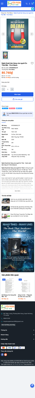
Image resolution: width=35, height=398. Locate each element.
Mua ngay (17, 94)
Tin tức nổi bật (6, 196)
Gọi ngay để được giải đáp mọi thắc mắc (19, 114)
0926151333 (6, 318)
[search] (32, 9)
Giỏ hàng (33, 3)
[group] (17, 34)
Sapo (32, 364)
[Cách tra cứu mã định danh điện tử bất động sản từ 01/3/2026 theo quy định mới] (6, 201)
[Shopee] (5, 354)
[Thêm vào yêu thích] (32, 63)
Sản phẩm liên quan (10, 275)
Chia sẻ (5, 108)
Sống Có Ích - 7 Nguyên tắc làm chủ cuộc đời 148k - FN (25, 296)
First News (10, 13)
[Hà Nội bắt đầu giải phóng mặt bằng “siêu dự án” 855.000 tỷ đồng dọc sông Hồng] (6, 209)
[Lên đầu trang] (32, 390)
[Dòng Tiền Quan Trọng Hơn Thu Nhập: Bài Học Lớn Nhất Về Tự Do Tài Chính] (6, 216)
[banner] (17, 247)
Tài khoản (30, 3)
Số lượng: (4, 86)
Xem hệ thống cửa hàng (8, 325)
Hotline (27, 3)
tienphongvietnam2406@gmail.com (13, 321)
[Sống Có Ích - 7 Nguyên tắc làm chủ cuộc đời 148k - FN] (25, 285)
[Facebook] (2, 354)
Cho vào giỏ (18, 99)
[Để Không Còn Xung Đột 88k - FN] (9, 285)
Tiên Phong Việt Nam (17, 364)
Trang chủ (3, 13)
